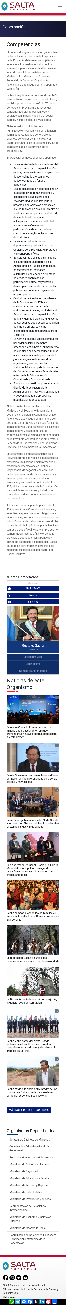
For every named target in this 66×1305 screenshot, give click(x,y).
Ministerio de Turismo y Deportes (29, 1185)
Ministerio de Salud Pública (25, 1192)
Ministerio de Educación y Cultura (29, 1178)
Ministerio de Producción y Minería (30, 1199)
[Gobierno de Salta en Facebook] (5, 1277)
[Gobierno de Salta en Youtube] (25, 1277)
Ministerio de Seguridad (23, 1171)
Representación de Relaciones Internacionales (27, 1208)
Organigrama (33, 663)
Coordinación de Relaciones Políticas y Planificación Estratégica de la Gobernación (32, 1239)
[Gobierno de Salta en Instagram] (12, 1277)
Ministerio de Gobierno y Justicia (29, 1164)
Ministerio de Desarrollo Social (27, 1228)
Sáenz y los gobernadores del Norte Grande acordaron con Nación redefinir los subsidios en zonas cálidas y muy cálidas (33, 823)
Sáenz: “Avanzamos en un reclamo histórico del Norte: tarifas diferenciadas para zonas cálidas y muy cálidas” (32, 778)
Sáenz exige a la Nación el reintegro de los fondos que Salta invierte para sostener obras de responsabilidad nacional (32, 1092)
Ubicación (33, 595)
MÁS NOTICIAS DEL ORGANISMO (29, 1110)
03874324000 (33, 588)
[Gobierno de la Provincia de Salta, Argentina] (18, 6)
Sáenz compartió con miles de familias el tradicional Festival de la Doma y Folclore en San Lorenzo (33, 916)
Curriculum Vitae (33, 657)
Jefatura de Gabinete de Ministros (29, 1139)
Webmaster (9, 1297)
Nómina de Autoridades (33, 670)
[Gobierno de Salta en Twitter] (18, 1277)
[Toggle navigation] (60, 6)
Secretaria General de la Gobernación (31, 1157)
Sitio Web (33, 601)
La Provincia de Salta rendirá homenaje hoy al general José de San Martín (32, 1001)
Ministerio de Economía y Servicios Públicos (30, 1219)
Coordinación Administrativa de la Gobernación (29, 1148)
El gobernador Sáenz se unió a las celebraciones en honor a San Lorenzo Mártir (33, 959)
